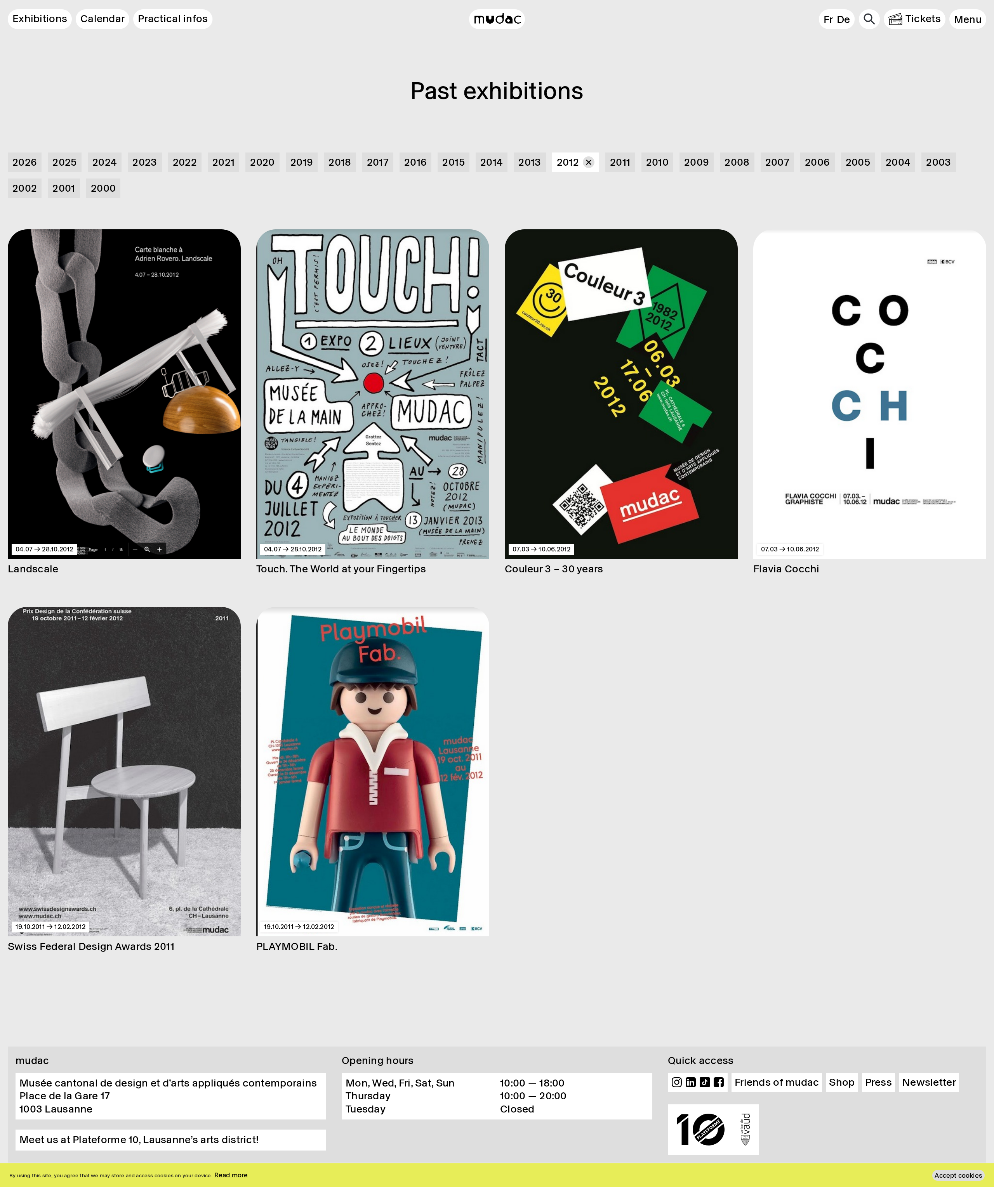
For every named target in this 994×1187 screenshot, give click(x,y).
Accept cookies (958, 1175)
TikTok (705, 1082)
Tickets (923, 18)
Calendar (102, 18)
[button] (967, 19)
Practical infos (173, 18)
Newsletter (929, 1082)
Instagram (677, 1082)
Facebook (719, 1082)
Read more (231, 1175)
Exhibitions (39, 18)
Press (878, 1082)
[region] (497, 1175)
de (843, 19)
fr (828, 19)
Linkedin (691, 1082)
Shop (842, 1082)
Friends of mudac (777, 1082)
